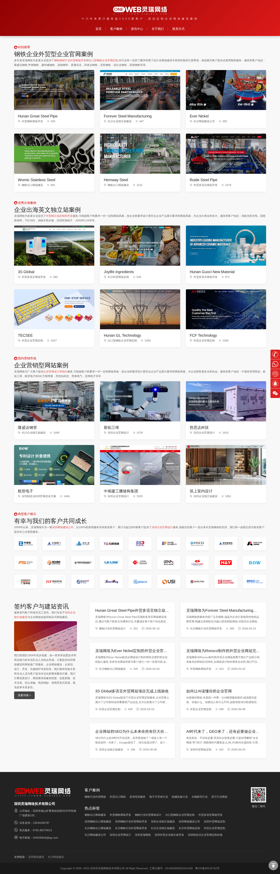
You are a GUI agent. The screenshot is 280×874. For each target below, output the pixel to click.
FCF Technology (203, 335)
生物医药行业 (200, 797)
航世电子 (25, 491)
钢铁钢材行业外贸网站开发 (70, 60)
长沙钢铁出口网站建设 (112, 669)
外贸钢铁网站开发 (32, 121)
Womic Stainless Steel (36, 180)
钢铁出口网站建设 (32, 185)
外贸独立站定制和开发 (59, 216)
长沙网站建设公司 (204, 121)
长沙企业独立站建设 (120, 121)
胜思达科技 (199, 427)
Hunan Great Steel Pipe (38, 116)
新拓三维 (111, 427)
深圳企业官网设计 (118, 433)
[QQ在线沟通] (275, 383)
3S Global (26, 271)
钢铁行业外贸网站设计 (112, 628)
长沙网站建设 (56, 857)
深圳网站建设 (36, 857)
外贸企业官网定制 (32, 340)
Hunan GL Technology (122, 335)
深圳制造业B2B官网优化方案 (39, 496)
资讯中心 (137, 28)
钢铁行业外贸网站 (95, 797)
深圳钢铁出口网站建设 (98, 821)
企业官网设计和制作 (55, 371)
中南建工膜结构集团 (121, 491)
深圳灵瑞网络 (143, 835)
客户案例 (116, 28)
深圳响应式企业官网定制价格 (205, 835)
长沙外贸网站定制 (118, 277)
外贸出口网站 (118, 797)
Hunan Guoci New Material (212, 271)
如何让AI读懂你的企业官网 (209, 691)
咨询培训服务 (138, 797)
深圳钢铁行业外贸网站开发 (131, 821)
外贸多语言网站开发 (206, 185)
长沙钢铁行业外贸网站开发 (206, 628)
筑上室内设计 (201, 491)
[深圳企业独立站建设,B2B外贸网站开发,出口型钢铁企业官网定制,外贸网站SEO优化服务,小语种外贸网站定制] (140, 10)
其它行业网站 (219, 797)
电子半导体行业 (158, 797)
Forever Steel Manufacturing (128, 116)
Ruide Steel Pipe (203, 180)
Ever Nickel (199, 116)
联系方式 (178, 28)
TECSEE (25, 335)
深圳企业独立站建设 (206, 496)
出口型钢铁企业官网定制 (103, 60)
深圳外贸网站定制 (200, 749)
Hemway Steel (116, 180)
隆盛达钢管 (27, 427)
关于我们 (158, 28)
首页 (98, 28)
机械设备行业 (180, 797)
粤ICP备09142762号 (207, 868)
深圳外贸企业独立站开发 (169, 835)
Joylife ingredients (119, 271)
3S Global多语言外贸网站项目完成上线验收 (132, 691)
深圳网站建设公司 (63, 527)
